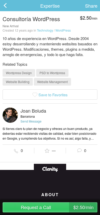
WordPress (63, 30)
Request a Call (57, 207)
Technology (45, 30)
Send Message (31, 121)
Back (10, 5)
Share (91, 5)
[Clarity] (50, 169)
